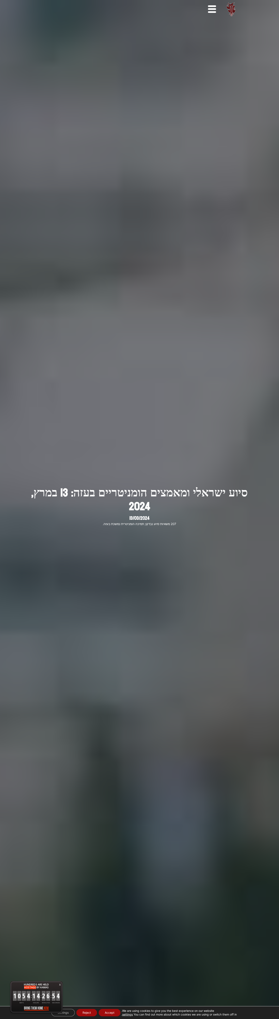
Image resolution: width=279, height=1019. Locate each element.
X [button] (60, 984)
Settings (63, 1012)
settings (127, 1014)
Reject (87, 1012)
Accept (109, 1012)
